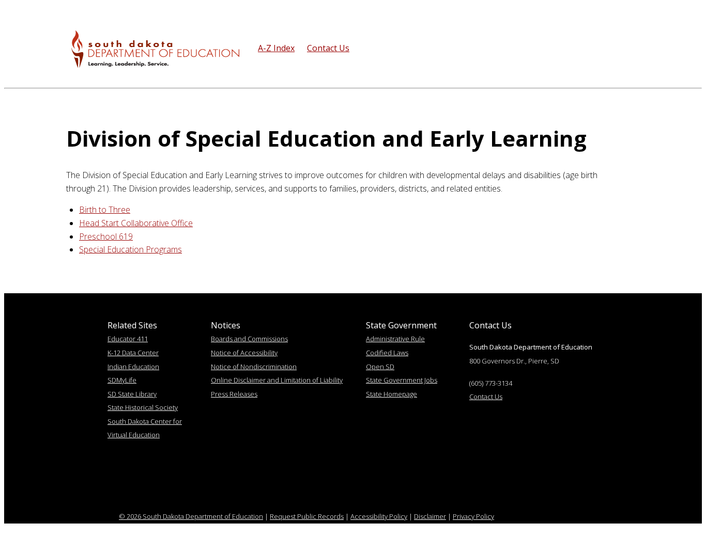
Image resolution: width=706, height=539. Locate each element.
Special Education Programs (130, 249)
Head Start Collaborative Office (136, 223)
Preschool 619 (106, 236)
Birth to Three (104, 209)
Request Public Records (307, 516)
